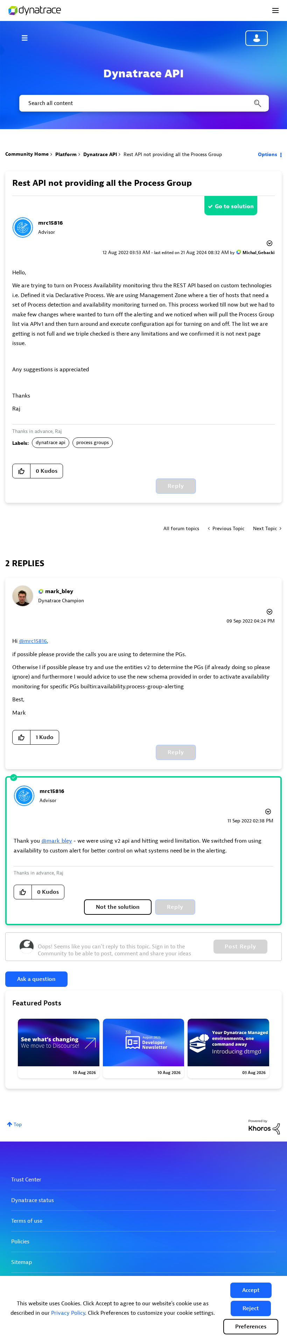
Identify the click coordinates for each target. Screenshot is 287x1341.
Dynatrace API (100, 154)
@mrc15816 (33, 641)
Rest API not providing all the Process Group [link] (173, 154)
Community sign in (256, 38)
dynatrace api (50, 442)
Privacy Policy (68, 1313)
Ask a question (36, 979)
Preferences (250, 1326)
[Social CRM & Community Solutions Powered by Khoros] (264, 1127)
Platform (66, 154)
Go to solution (234, 206)
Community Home (27, 154)
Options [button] (267, 154)
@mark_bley (56, 840)
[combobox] (143, 103)
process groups (92, 442)
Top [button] (18, 1125)
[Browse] (28, 38)
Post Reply (240, 946)
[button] (251, 1290)
